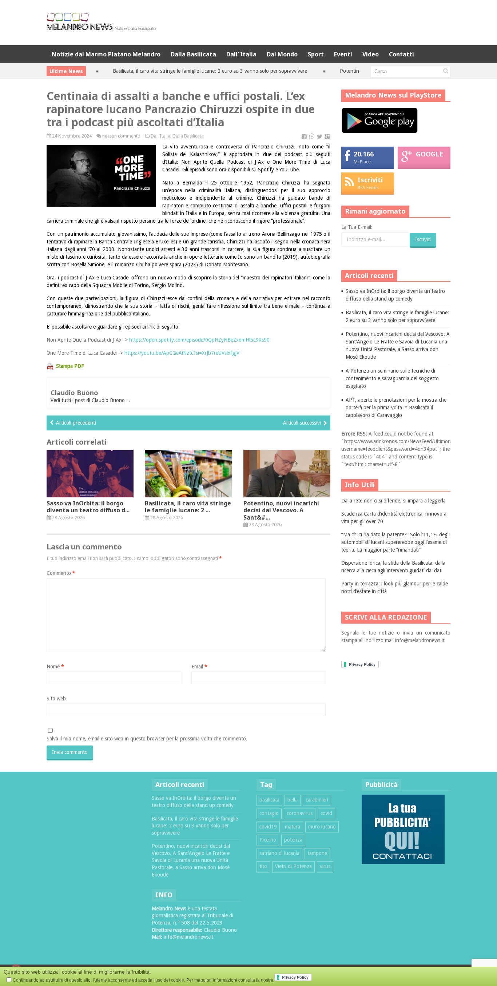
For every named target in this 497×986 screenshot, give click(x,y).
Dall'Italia (160, 136)
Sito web (56, 698)
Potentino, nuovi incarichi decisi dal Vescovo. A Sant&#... (281, 510)
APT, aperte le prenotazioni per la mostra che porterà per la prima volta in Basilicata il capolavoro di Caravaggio (396, 407)
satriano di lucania (279, 853)
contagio (269, 813)
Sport (316, 54)
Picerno (267, 840)
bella (292, 800)
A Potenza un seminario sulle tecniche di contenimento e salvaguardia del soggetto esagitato (392, 378)
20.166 (364, 154)
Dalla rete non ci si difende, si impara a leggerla (393, 501)
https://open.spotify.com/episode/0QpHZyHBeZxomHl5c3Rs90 (199, 340)
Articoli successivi (302, 423)
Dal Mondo (282, 54)
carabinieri (317, 800)
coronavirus (300, 813)
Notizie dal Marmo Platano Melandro (106, 54)
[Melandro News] (101, 27)
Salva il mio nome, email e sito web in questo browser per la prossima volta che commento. (147, 739)
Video (370, 54)
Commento (61, 573)
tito (263, 866)
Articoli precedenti (76, 423)
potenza (293, 840)
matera (292, 827)
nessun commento (121, 136)
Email (199, 666)
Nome (55, 666)
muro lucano (322, 827)
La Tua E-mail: (357, 227)
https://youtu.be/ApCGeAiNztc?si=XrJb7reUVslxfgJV (181, 353)
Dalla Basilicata (193, 54)
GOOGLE (430, 154)
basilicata (269, 800)
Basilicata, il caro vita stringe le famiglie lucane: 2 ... (188, 506)
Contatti (401, 54)
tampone (317, 853)
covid (326, 813)
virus (325, 866)
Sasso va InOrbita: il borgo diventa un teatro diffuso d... (88, 506)
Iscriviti (370, 179)
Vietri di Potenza (293, 866)
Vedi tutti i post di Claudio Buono (91, 400)
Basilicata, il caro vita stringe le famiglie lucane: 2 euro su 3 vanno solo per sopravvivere (193, 71)
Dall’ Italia (241, 54)
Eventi (343, 54)
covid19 (268, 827)
